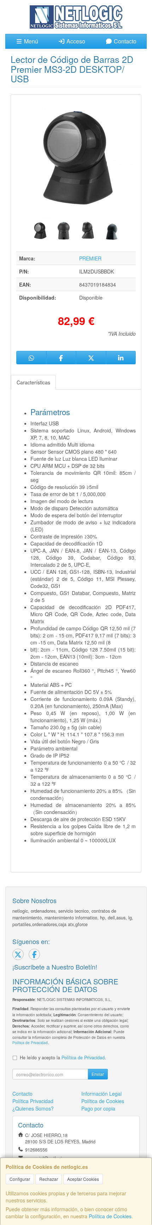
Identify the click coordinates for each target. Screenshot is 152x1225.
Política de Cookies (110, 1216)
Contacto (124, 41)
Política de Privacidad (30, 1042)
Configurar (20, 1179)
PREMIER (90, 258)
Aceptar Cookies (83, 1179)
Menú (30, 41)
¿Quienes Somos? (33, 1108)
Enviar (98, 1074)
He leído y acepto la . (63, 1057)
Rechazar (48, 1179)
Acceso (75, 41)
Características (33, 382)
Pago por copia (98, 1108)
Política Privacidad (32, 1101)
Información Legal (101, 1093)
